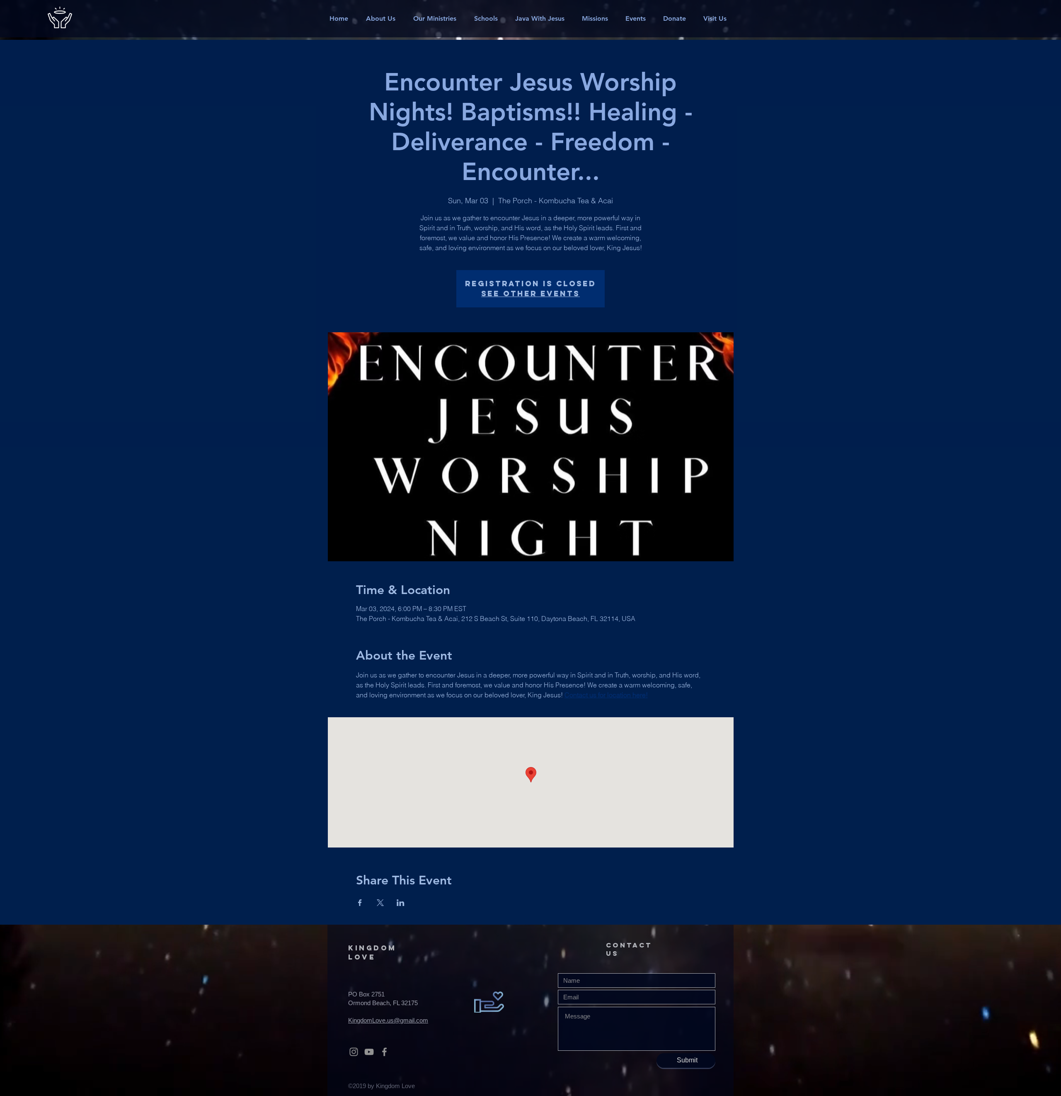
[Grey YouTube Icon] (369, 1051)
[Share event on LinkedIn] (401, 902)
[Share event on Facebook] (360, 902)
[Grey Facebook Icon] (384, 1051)
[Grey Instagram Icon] (353, 1051)
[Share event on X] (380, 902)
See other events (530, 293)
